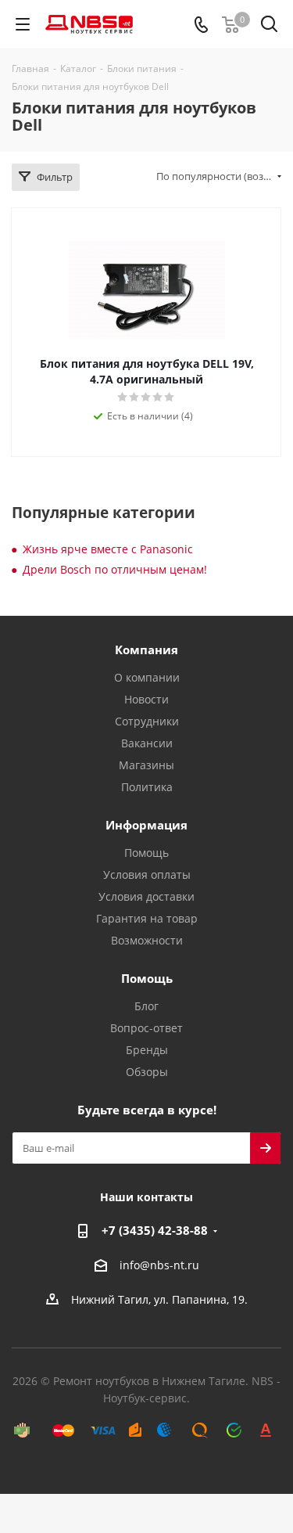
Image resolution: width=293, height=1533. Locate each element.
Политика (147, 786)
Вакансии (147, 743)
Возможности (147, 940)
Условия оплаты (147, 874)
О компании (147, 677)
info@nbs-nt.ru (159, 1265)
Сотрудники (147, 721)
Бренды (147, 1049)
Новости (146, 699)
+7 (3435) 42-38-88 (155, 1230)
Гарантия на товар (147, 918)
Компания (146, 649)
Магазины (146, 765)
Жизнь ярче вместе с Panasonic (108, 549)
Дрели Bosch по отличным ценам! (115, 569)
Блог (146, 1006)
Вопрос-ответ (146, 1027)
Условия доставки (146, 896)
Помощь (146, 852)
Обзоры (147, 1071)
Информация (146, 825)
